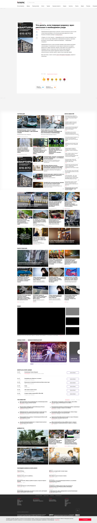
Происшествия (35, 6)
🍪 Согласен (85, 519)
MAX (66, 501)
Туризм (48, 6)
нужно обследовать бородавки (63, 54)
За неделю (73, 399)
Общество (19, 501)
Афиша (28, 6)
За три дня (67, 399)
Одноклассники (68, 502)
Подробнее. (57, 519)
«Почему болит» (58, 34)
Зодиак (64, 6)
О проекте (52, 495)
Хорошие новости (56, 6)
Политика (19, 503)
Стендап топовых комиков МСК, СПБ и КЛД (33, 393)
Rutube (66, 503)
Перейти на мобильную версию (22, 511)
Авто (18, 502)
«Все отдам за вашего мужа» (30, 389)
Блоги (42, 6)
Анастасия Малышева (46, 29)
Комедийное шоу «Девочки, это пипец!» (32, 378)
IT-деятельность (58, 495)
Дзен (66, 504)
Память (76, 6)
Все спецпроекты (36, 499)
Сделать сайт (46, 495)
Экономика (19, 504)
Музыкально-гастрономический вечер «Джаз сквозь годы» (37, 382)
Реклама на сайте (39, 495)
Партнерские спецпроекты (38, 500)
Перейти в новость (62, 335)
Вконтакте (67, 499)
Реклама (88, 6)
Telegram (66, 500)
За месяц (78, 399)
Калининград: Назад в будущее (31, 372)
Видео (82, 6)
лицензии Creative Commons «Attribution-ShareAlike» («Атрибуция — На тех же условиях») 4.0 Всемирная (64, 515)
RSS (65, 505)
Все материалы (20, 6)
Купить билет (73, 372)
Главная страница (52, 499)
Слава (25, 385)
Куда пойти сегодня (52, 500)
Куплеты (71, 6)
